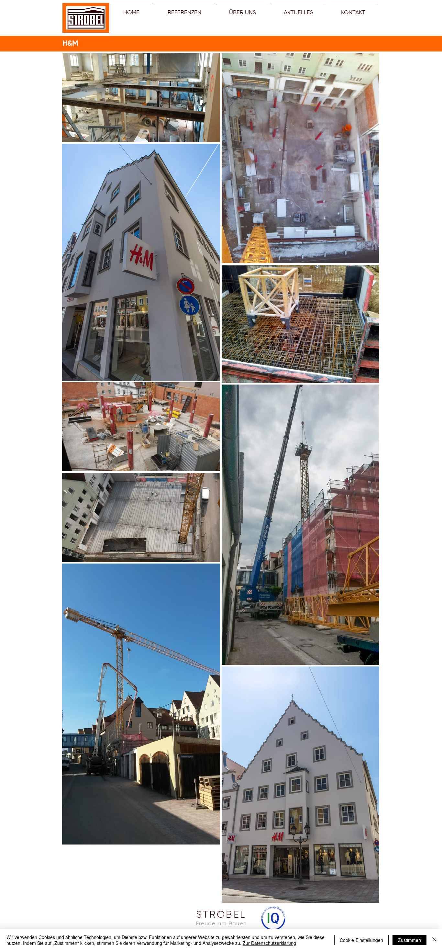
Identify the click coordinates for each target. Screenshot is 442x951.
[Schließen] (434, 940)
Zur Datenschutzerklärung (269, 943)
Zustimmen (409, 940)
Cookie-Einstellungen (361, 940)
